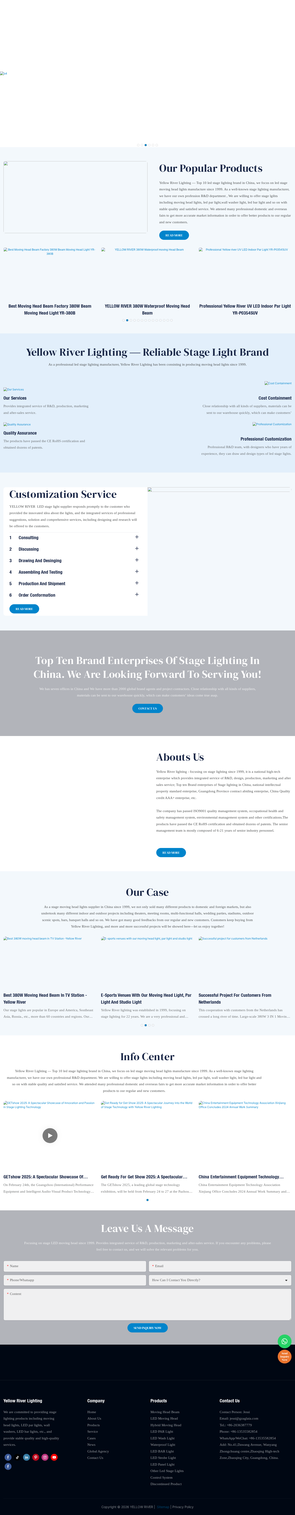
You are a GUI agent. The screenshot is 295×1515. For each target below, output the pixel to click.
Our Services (15, 398)
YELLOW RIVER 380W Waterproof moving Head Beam (147, 309)
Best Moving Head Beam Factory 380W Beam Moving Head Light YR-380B (50, 309)
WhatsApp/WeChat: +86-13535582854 (248, 1438)
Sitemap (162, 1507)
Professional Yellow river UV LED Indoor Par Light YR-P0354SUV (245, 309)
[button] (138, 145)
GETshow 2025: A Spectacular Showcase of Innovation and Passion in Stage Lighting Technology (43, 1177)
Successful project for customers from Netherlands (235, 998)
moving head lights (173, 189)
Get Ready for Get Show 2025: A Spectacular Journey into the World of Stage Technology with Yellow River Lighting (146, 1177)
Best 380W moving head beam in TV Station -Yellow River (45, 998)
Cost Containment (275, 398)
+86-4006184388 (279, 6)
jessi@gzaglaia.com (246, 6)
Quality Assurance (20, 432)
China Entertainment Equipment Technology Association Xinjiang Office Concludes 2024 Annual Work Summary (239, 1177)
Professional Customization (266, 438)
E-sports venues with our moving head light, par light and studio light (146, 998)
